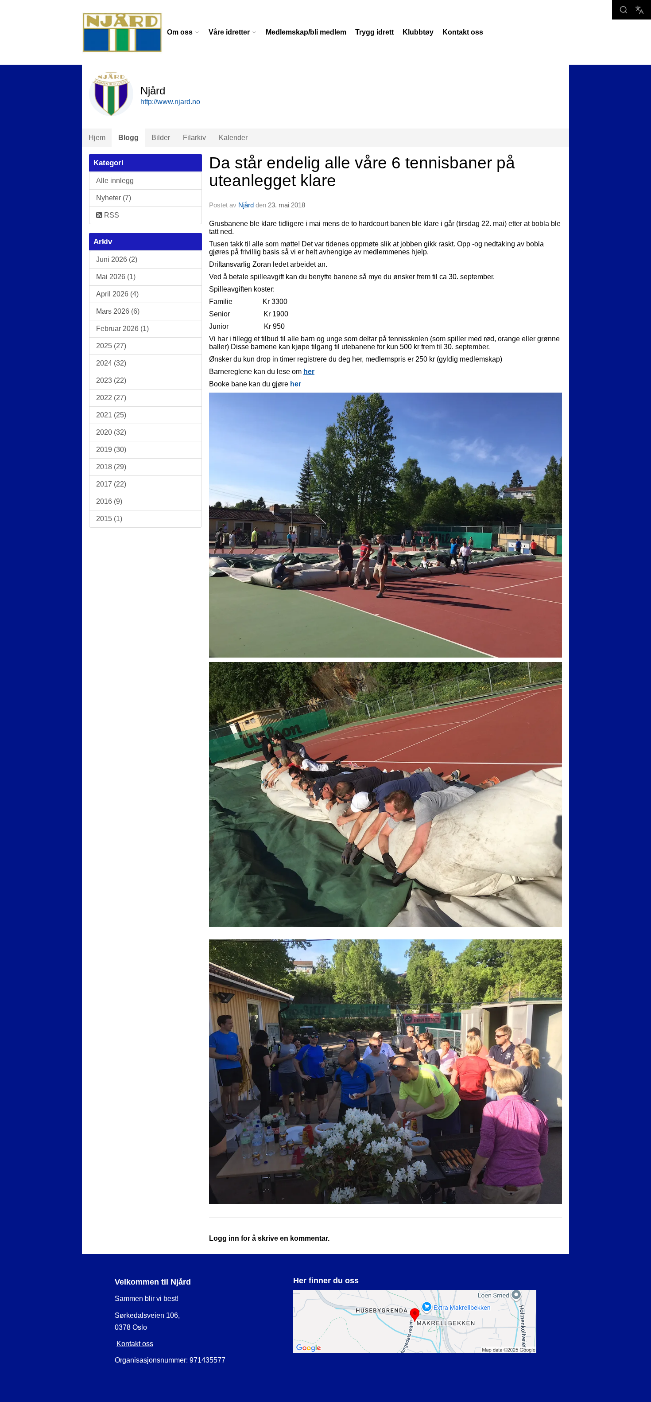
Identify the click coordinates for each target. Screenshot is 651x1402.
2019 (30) (111, 449)
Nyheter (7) (113, 198)
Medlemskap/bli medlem (306, 32)
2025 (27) (111, 346)
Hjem (97, 137)
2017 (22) (111, 484)
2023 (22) (111, 380)
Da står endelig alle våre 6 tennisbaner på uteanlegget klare (362, 172)
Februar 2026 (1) (122, 328)
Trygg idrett (374, 32)
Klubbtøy (418, 32)
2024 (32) (111, 363)
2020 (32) (111, 432)
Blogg (128, 137)
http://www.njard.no (170, 101)
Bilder (160, 137)
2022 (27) (111, 397)
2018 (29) (111, 467)
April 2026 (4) (117, 294)
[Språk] (639, 10)
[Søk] (624, 10)
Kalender (233, 137)
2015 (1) (109, 518)
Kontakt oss (462, 32)
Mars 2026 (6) (118, 311)
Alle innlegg (115, 180)
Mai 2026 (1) (116, 276)
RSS (110, 215)
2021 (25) (111, 415)
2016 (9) (109, 501)
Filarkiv (194, 137)
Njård (246, 205)
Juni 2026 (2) (116, 259)
